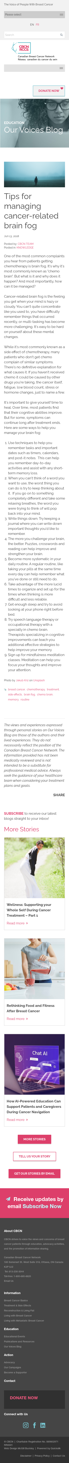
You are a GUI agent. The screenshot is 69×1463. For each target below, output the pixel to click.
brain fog (29, 694)
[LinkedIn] (43, 1425)
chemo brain (45, 694)
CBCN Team (25, 243)
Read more (15, 923)
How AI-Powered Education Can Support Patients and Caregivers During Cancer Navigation (34, 1106)
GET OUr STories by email (34, 1173)
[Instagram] (25, 1425)
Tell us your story (34, 1156)
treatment (53, 689)
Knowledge (25, 247)
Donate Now (49, 91)
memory (13, 699)
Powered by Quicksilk (49, 1449)
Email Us (8, 1281)
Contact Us (59, 1456)
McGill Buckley (26, 1449)
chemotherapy (36, 689)
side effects (15, 694)
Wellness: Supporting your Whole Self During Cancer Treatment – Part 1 (29, 910)
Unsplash (39, 680)
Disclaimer (25, 1456)
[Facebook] (34, 1425)
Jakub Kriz (22, 680)
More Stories (34, 1139)
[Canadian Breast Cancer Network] (34, 51)
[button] (61, 34)
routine (25, 699)
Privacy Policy (42, 1456)
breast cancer (16, 689)
